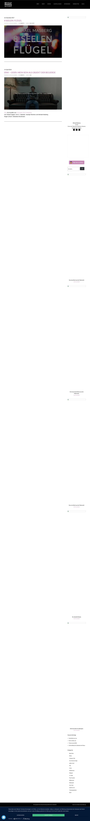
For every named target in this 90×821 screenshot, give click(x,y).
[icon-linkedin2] (79, 130)
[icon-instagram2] (77, 130)
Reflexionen (71, 780)
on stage (71, 775)
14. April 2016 (8, 69)
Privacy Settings (47, 41)
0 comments (21, 23)
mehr (76, 815)
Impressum (74, 804)
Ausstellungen (57, 3)
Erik (5, 112)
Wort (43, 3)
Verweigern (20, 815)
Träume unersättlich (73, 743)
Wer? (38, 3)
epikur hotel (71, 763)
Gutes (70, 768)
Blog (83, 3)
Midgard (71, 773)
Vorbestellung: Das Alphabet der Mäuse (77, 745)
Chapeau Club (72, 758)
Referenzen (67, 3)
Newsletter (76, 3)
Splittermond (72, 787)
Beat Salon (71, 753)
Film (30, 23)
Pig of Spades (72, 777)
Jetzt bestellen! (76, 281)
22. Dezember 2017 (9, 17)
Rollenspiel (71, 782)
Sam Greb (71, 785)
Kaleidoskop (71, 770)
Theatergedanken (73, 790)
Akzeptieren (48, 815)
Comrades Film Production (24, 112)
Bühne (49, 3)
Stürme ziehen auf (72, 740)
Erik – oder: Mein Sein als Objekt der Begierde (30, 72)
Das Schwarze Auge (73, 760)
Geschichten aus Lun (73, 738)
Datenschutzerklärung (81, 804)
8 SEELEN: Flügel (13, 21)
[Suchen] (82, 168)
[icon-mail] (74, 130)
